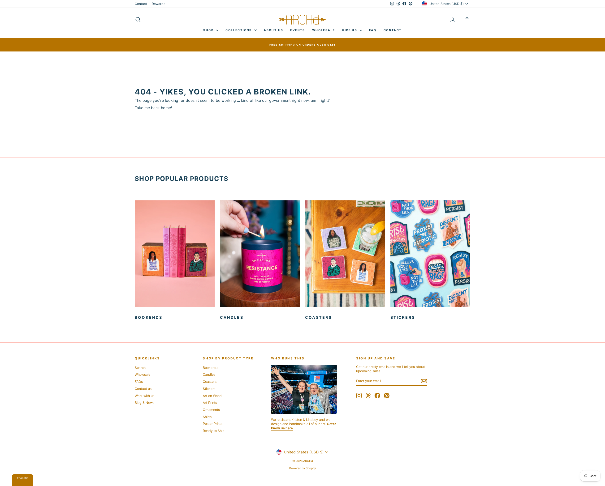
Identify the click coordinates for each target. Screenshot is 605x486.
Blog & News (144, 403)
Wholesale (323, 30)
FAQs (139, 381)
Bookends (210, 368)
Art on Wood (212, 396)
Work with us (144, 396)
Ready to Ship (214, 431)
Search (140, 368)
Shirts (207, 417)
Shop (209, 30)
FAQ (372, 30)
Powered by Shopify (302, 468)
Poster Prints (212, 424)
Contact (141, 4)
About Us (273, 30)
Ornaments (211, 410)
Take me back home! (153, 107)
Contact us (143, 389)
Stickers (209, 389)
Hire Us (350, 30)
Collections (239, 30)
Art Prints (210, 403)
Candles (209, 374)
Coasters (209, 381)
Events (297, 30)
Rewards (158, 4)
